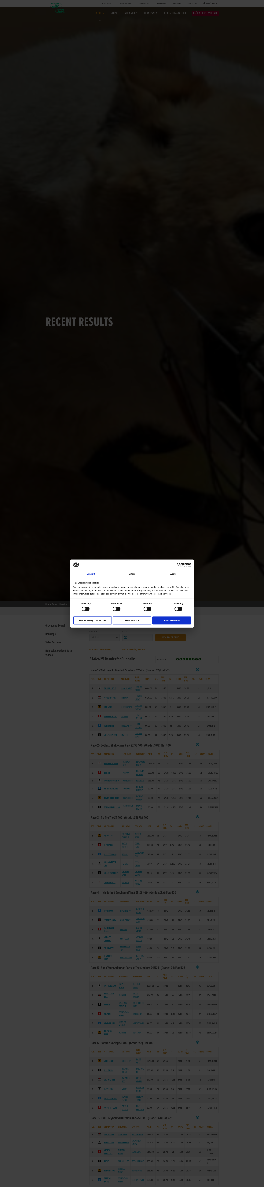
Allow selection (132, 620)
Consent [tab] (91, 574)
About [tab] (173, 574)
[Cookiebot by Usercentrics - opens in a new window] (179, 565)
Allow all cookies (171, 620)
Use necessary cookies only (92, 620)
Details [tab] (132, 574)
